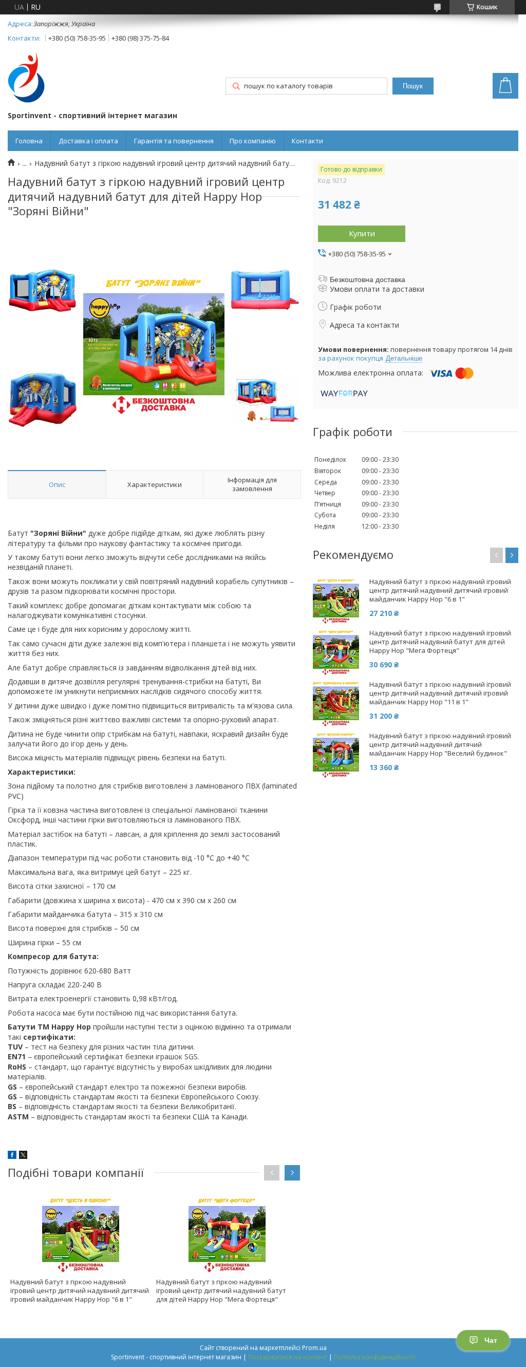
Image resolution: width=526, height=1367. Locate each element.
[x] (23, 1156)
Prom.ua (314, 1347)
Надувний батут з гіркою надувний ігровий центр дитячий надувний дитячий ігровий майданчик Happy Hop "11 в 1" (440, 693)
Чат (490, 1340)
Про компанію (253, 140)
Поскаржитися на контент (287, 1357)
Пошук (413, 86)
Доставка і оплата (88, 140)
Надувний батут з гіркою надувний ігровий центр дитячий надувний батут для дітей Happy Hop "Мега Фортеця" (221, 1290)
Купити (362, 233)
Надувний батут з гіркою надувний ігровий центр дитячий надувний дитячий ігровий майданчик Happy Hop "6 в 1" (79, 1290)
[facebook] (12, 1156)
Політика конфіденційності (375, 1357)
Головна (29, 140)
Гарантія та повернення (174, 140)
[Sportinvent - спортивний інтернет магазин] (26, 78)
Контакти (307, 140)
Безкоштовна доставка (367, 279)
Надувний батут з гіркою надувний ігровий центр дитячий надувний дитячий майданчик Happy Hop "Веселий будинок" (440, 745)
